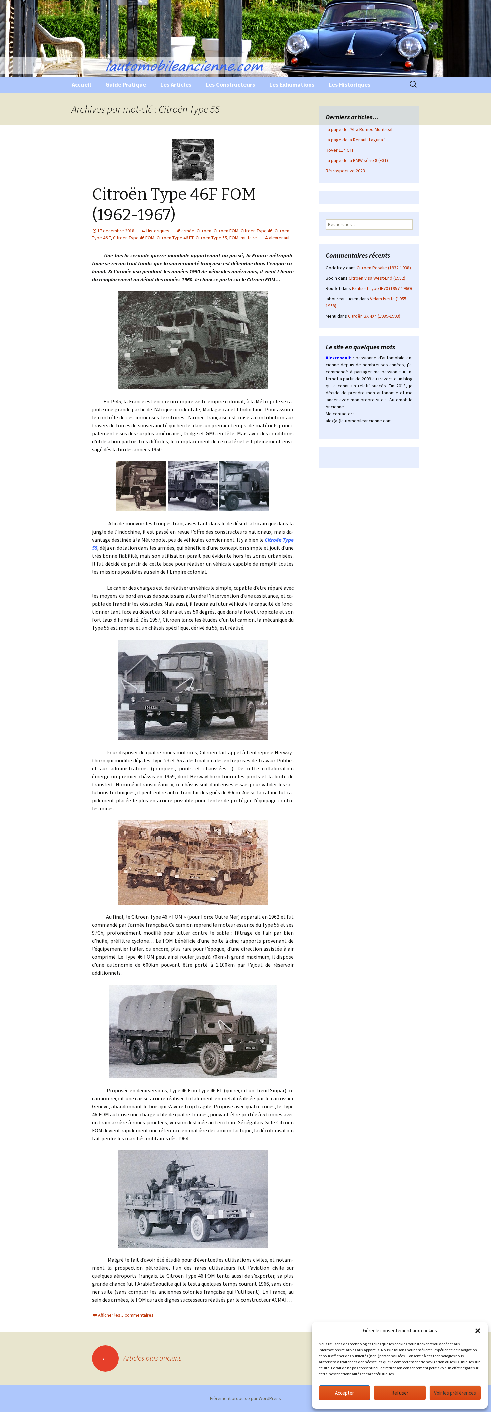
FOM (233, 238)
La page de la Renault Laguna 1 (356, 140)
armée (187, 231)
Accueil (81, 84)
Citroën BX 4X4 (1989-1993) (374, 316)
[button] (477, 1330)
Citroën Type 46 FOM (133, 238)
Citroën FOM (226, 231)
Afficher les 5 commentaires (126, 1315)
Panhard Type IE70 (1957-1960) (382, 288)
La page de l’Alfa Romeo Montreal (359, 129)
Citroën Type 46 (256, 231)
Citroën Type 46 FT (175, 238)
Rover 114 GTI (339, 150)
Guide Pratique (125, 84)
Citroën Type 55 (211, 238)
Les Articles (175, 84)
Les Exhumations (291, 84)
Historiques (157, 231)
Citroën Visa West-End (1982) (377, 278)
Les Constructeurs (230, 84)
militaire (249, 238)
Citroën (204, 231)
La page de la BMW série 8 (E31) (357, 160)
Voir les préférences (455, 1393)
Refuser (399, 1393)
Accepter (344, 1393)
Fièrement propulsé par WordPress (245, 1398)
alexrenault (280, 238)
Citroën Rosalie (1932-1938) (384, 268)
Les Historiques (349, 84)
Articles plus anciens (141, 1358)
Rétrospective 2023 (345, 171)
